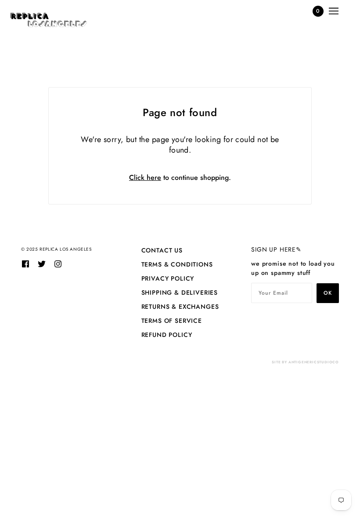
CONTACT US (162, 250)
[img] (25, 263)
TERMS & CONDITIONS (177, 264)
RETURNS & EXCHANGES (180, 306)
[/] (48, 20)
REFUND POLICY (166, 334)
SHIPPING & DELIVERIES (179, 292)
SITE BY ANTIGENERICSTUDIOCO (305, 362)
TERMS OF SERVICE (171, 320)
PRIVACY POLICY (167, 278)
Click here (145, 177)
